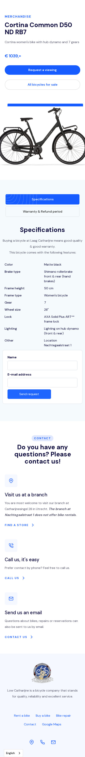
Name (12, 357)
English (10, 753)
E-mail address (19, 374)
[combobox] (13, 753)
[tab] (42, 199)
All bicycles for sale (43, 84)
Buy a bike (43, 715)
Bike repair (63, 715)
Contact (30, 724)
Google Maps (51, 724)
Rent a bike (22, 715)
